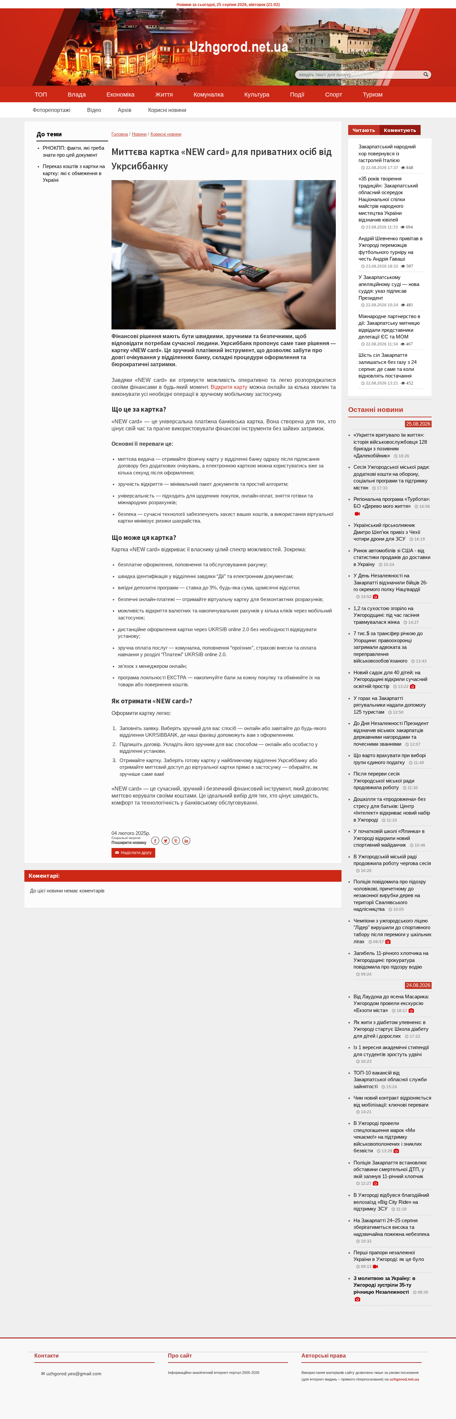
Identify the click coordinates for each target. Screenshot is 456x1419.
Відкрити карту (229, 387)
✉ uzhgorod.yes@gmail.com (71, 1373)
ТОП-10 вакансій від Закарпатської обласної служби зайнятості (390, 1079)
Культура (256, 94)
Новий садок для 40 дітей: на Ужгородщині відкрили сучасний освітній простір (390, 679)
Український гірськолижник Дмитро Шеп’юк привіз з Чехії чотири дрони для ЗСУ (387, 532)
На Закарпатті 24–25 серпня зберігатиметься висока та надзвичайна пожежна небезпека (391, 1227)
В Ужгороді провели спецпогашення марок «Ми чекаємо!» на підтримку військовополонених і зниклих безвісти (388, 1137)
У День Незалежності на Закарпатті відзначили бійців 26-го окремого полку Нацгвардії (391, 582)
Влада (77, 94)
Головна (119, 134)
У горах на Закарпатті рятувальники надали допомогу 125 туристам (390, 705)
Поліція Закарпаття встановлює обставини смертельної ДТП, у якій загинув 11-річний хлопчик (390, 1169)
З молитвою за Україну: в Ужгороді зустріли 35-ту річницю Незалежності (384, 1285)
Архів (125, 110)
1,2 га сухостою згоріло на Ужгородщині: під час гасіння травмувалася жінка (386, 615)
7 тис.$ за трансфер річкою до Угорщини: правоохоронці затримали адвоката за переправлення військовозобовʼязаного (388, 647)
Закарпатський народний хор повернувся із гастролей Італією (387, 153)
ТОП (41, 94)
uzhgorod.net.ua (404, 1379)
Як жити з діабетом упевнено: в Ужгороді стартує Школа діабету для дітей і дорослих (391, 1029)
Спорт (333, 94)
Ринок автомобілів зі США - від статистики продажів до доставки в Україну (392, 557)
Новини (139, 134)
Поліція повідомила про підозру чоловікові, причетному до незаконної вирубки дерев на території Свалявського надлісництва (390, 895)
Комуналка (209, 94)
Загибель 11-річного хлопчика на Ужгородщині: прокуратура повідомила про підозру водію (391, 960)
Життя (164, 94)
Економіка (120, 94)
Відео (94, 110)
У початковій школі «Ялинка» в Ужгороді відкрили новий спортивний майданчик (389, 838)
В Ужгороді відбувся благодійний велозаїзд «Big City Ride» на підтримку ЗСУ (391, 1202)
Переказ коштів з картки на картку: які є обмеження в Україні (74, 173)
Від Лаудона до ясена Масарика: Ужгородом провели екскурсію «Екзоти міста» (391, 1003)
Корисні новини (167, 110)
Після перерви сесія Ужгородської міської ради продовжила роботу (384, 780)
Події (297, 94)
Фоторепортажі (51, 110)
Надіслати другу (133, 852)
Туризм (373, 94)
